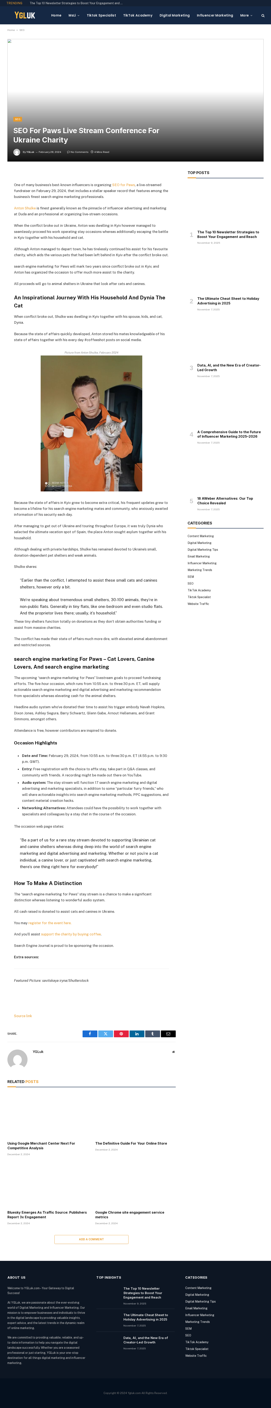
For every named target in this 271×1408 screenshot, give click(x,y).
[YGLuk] (25, 15)
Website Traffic (198, 604)
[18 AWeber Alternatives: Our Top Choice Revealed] (226, 471)
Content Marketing (201, 536)
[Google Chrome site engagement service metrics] (135, 1184)
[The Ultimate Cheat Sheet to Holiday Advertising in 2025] (226, 271)
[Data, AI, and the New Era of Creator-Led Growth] (226, 338)
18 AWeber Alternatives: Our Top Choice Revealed (225, 500)
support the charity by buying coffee (71, 934)
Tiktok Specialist (101, 15)
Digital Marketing (175, 15)
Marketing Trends (200, 570)
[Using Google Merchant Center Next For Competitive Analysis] (47, 1115)
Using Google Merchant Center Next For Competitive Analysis (41, 1145)
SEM (191, 576)
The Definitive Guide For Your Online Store (131, 1143)
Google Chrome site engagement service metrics (129, 1214)
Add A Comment (91, 1239)
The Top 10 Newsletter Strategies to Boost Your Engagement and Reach (77, 3)
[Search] (263, 15)
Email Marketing (199, 556)
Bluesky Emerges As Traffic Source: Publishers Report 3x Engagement (47, 1214)
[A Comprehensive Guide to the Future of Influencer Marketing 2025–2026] (226, 405)
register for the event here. (50, 923)
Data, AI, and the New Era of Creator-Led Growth (229, 367)
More (244, 15)
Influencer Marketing (215, 15)
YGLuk (30, 152)
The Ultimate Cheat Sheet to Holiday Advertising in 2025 (228, 300)
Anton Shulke (25, 208)
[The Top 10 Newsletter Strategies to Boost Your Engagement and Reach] (226, 205)
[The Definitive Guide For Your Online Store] (135, 1115)
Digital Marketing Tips (203, 549)
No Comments (79, 152)
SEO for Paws (123, 185)
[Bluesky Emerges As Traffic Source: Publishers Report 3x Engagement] (47, 1184)
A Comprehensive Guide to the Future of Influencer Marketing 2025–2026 (229, 434)
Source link (23, 1016)
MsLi (72, 15)
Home (56, 15)
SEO (22, 30)
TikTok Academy (137, 15)
